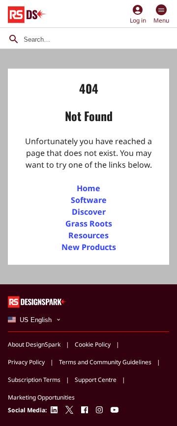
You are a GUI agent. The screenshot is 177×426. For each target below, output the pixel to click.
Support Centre (96, 380)
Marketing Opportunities (41, 397)
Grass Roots (88, 223)
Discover (89, 211)
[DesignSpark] (37, 301)
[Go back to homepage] (27, 14)
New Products (88, 247)
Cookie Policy (93, 344)
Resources (88, 235)
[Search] (14, 39)
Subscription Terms (34, 380)
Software (89, 200)
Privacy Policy (26, 362)
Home (88, 188)
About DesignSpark (34, 344)
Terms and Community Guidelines (105, 362)
